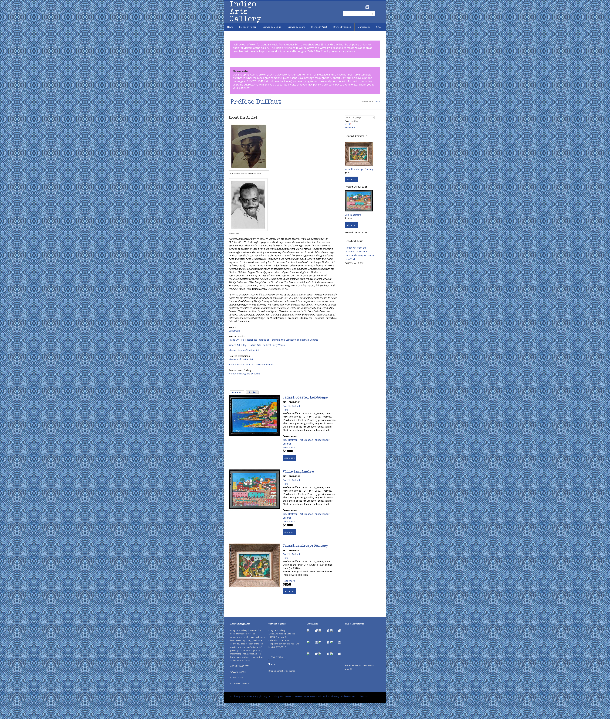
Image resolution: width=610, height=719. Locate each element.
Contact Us (337, 78)
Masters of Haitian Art (241, 359)
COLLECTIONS (236, 677)
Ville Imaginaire (298, 472)
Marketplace (364, 26)
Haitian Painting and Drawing (244, 373)
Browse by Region (248, 26)
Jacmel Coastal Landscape (305, 398)
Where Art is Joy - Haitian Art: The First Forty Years (257, 344)
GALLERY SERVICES (238, 672)
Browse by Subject (342, 26)
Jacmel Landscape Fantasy (305, 546)
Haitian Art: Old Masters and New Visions (251, 364)
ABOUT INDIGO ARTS (239, 666)
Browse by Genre (296, 26)
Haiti (285, 409)
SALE (378, 26)
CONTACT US (280, 647)
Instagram (367, 7)
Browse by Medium (272, 26)
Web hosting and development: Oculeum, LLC (348, 696)
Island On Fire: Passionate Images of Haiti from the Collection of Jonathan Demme (273, 339)
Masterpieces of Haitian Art (244, 350)
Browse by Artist (319, 26)
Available (238, 392)
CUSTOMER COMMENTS (240, 683)
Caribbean (234, 330)
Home (377, 101)
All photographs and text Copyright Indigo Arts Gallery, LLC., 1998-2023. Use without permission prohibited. (278, 696)
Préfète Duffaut (291, 405)
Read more (289, 447)
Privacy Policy (277, 656)
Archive (252, 392)
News (230, 26)
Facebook (363, 7)
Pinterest (372, 7)
